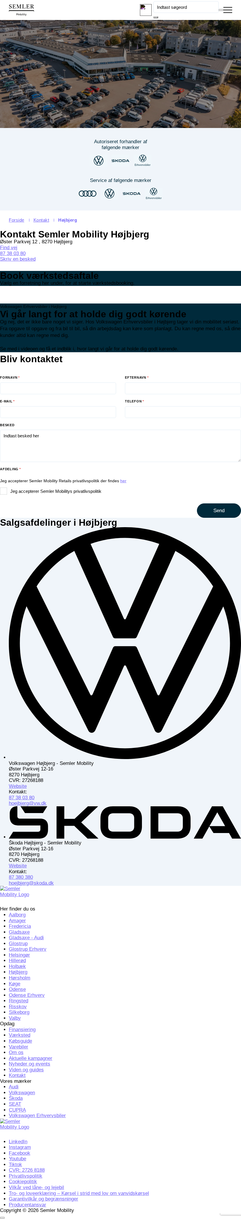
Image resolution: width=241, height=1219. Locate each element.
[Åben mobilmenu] (227, 10)
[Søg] (155, 17)
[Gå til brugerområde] (145, 10)
